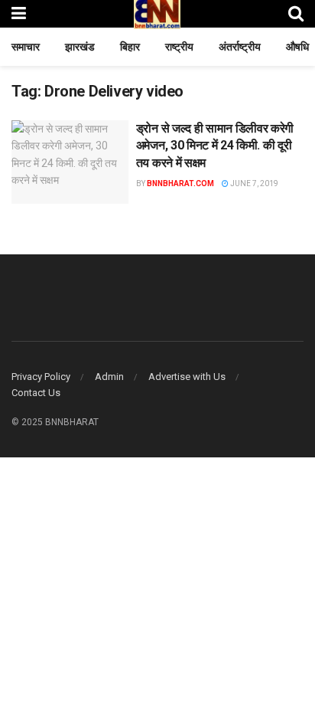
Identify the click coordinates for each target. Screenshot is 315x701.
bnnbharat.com (180, 183)
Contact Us (35, 392)
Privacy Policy (40, 376)
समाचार (25, 47)
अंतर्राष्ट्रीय (240, 47)
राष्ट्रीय (179, 47)
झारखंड (80, 47)
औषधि (297, 47)
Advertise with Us (187, 376)
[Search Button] (296, 13)
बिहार (130, 47)
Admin (109, 376)
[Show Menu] (18, 13)
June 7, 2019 (253, 183)
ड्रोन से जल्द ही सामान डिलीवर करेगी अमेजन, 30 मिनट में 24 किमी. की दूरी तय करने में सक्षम (215, 145)
